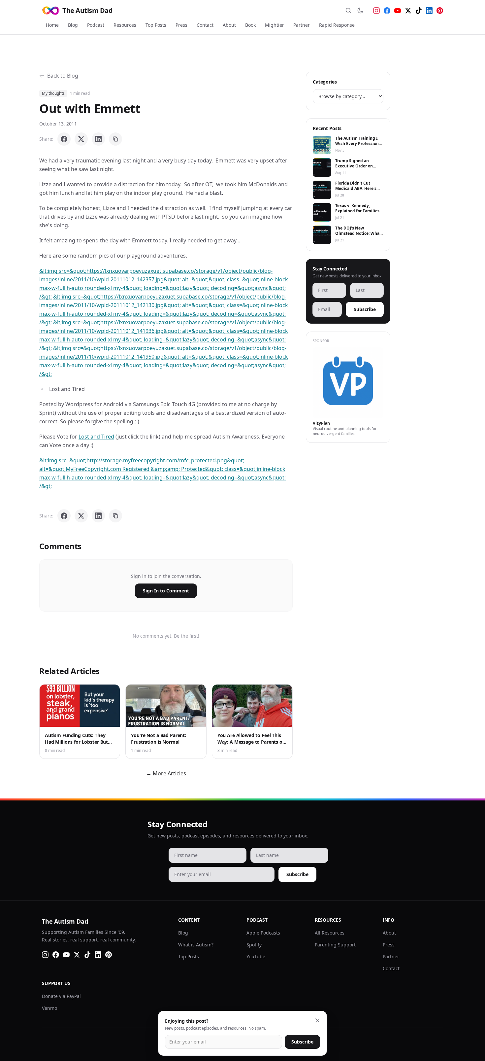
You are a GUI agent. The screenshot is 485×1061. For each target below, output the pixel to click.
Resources (124, 25)
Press (181, 25)
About (229, 25)
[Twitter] (408, 10)
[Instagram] (376, 10)
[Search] (348, 10)
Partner (301, 25)
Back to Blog (62, 75)
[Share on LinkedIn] (98, 139)
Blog (73, 25)
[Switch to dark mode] (360, 10)
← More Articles (166, 773)
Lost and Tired (96, 436)
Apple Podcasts (263, 933)
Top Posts (156, 25)
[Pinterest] (439, 10)
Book (250, 25)
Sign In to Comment (166, 590)
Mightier (274, 25)
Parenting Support (335, 944)
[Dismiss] (317, 1020)
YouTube (255, 956)
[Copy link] (115, 139)
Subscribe (365, 309)
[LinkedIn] (429, 10)
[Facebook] (387, 10)
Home (52, 25)
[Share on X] (81, 139)
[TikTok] (418, 10)
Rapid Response (337, 25)
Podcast (95, 25)
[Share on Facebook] (64, 139)
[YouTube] (397, 10)
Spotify (254, 944)
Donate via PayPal (61, 996)
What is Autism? (195, 944)
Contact (205, 25)
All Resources (329, 933)
